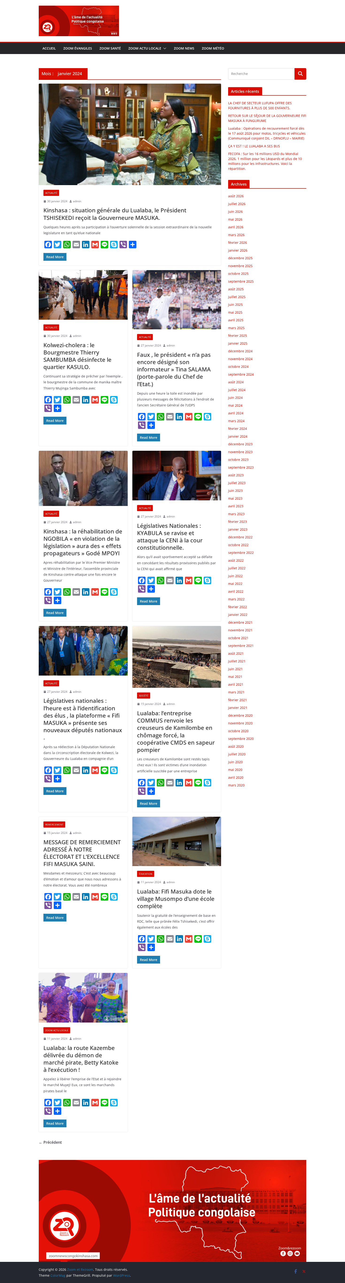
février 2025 (237, 335)
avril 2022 (235, 591)
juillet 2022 (236, 568)
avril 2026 (235, 227)
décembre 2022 (240, 537)
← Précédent (50, 1142)
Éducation (145, 873)
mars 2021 (236, 692)
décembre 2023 (240, 444)
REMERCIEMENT (54, 824)
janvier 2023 (237, 529)
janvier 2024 (237, 436)
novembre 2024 (240, 359)
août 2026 (236, 196)
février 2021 (237, 700)
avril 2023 (235, 506)
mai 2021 (235, 676)
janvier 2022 (237, 614)
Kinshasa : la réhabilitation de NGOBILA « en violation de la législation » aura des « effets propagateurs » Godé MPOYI (82, 542)
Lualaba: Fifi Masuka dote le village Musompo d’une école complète (176, 898)
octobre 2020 (238, 731)
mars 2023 (236, 514)
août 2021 (236, 653)
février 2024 (237, 428)
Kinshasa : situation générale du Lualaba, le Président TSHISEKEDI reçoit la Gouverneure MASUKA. (114, 213)
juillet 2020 (236, 754)
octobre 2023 (238, 459)
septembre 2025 (241, 281)
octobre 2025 (238, 273)
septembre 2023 (241, 467)
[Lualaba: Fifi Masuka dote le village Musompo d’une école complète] (176, 841)
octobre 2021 (238, 638)
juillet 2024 (236, 390)
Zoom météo (213, 48)
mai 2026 (235, 219)
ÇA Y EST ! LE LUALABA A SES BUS (254, 146)
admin (77, 201)
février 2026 (237, 242)
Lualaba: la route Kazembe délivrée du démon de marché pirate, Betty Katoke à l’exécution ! (81, 1059)
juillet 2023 (236, 483)
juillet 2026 (236, 204)
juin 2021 (235, 669)
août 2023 (236, 475)
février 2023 (237, 521)
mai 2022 (235, 583)
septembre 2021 (241, 645)
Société (143, 695)
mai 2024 (235, 405)
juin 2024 (235, 397)
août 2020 (236, 746)
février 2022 (237, 607)
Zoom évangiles (77, 48)
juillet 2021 (236, 661)
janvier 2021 (237, 707)
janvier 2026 (237, 250)
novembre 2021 (240, 630)
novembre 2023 (240, 452)
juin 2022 (235, 576)
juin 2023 (235, 490)
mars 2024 (236, 421)
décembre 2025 (240, 258)
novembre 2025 (240, 266)
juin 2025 (235, 304)
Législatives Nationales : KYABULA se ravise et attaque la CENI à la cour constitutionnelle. (170, 537)
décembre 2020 (240, 715)
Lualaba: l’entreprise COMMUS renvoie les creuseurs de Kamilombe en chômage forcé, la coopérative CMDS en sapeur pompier (176, 731)
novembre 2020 (240, 723)
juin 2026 (235, 211)
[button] (163, 48)
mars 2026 (236, 235)
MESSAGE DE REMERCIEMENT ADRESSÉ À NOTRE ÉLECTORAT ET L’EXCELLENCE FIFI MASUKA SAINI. (82, 853)
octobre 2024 (238, 366)
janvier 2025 (237, 343)
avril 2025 (235, 320)
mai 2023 (235, 498)
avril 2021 (235, 684)
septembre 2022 (241, 552)
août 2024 (236, 382)
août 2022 (236, 560)
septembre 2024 (241, 374)
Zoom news (184, 48)
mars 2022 (236, 599)
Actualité (51, 192)
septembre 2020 (241, 738)
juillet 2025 (236, 297)
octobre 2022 (238, 545)
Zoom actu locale (144, 48)
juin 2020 (235, 762)
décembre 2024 (240, 351)
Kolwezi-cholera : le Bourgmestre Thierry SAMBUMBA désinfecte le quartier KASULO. (77, 356)
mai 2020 (235, 769)
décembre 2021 (240, 622)
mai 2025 (235, 312)
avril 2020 (235, 777)
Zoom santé (110, 48)
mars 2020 (236, 785)
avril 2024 (235, 413)
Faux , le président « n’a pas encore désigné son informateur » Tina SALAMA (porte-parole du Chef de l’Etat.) (174, 369)
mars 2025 (236, 328)
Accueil (49, 48)
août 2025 (236, 289)
